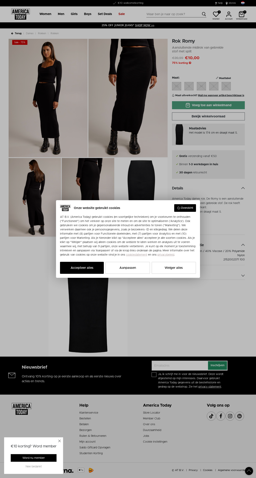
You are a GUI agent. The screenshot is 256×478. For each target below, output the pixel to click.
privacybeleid (165, 254)
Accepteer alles (82, 267)
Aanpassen (127, 267)
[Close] (59, 440)
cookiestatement (136, 254)
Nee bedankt (34, 466)
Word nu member (33, 458)
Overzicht (187, 208)
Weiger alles (174, 267)
